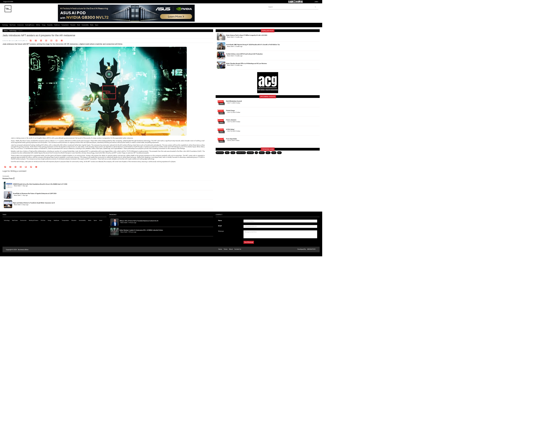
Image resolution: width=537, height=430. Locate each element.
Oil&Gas (38, 25)
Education (72, 25)
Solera (273, 152)
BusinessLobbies (23, 249)
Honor (268, 152)
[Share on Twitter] (56, 40)
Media (91, 25)
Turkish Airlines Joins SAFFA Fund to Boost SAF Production (244, 54)
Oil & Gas (43, 220)
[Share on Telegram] (51, 40)
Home (5, 30)
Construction (20, 25)
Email (220, 226)
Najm (279, 152)
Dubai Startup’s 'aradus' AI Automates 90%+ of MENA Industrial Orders (141, 230)
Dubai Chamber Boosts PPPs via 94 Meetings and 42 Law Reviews (246, 63)
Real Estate (13, 25)
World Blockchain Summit (234, 101)
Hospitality (49, 25)
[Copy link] (30, 40)
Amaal (232, 152)
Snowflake (250, 152)
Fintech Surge (230, 110)
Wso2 (227, 152)
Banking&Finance (29, 25)
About (231, 249)
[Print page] (46, 40)
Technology (5, 25)
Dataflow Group (241, 152)
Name (220, 220)
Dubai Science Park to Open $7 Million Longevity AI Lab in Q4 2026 (246, 35)
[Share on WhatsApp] (61, 40)
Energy (44, 25)
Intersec (262, 152)
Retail (78, 25)
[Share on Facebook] (36, 40)
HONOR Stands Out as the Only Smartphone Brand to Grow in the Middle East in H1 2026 (40, 184)
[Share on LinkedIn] (41, 40)
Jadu (26, 40)
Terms (225, 249)
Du (256, 152)
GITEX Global (230, 129)
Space (96, 25)
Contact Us (237, 249)
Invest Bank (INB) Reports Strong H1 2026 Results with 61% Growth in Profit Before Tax (253, 44)
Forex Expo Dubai (231, 139)
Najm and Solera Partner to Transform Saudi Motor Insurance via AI (34, 203)
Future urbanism (231, 120)
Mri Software (220, 152)
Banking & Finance (33, 220)
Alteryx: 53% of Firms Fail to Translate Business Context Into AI (139, 221)
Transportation (65, 25)
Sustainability (85, 25)
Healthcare (57, 25)
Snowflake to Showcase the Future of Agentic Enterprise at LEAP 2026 (34, 193)
